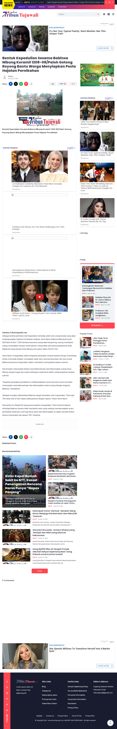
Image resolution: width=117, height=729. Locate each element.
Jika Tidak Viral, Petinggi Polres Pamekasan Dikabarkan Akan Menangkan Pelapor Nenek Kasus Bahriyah (103, 340)
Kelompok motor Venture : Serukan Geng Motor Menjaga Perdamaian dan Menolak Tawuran (55, 513)
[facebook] (11, 84)
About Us (22, 7)
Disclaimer (51, 7)
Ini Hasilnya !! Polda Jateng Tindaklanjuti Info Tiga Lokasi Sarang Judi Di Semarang (102, 367)
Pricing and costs (49, 699)
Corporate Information (77, 699)
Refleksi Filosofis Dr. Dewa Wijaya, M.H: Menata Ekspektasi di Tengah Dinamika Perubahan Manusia (103, 299)
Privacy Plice (62, 7)
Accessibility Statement (77, 691)
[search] (98, 14)
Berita (98, 2)
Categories (46, 691)
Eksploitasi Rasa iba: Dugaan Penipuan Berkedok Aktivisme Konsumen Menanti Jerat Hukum (61, 475)
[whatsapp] (21, 84)
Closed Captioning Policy (78, 687)
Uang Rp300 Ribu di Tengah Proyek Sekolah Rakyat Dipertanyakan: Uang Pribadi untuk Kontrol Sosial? (52, 552)
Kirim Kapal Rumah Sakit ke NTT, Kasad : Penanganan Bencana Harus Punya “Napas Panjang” (23, 484)
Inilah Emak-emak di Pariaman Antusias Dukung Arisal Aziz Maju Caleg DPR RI (102, 393)
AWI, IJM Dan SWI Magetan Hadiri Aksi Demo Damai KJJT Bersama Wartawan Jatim (102, 380)
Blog (44, 687)
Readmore (96, 325)
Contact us (50, 716)
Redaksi (39, 716)
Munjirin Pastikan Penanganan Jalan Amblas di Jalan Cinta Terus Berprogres (62, 502)
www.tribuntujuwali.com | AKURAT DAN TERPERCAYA (65, 720)
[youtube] (7, 699)
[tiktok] (7, 704)
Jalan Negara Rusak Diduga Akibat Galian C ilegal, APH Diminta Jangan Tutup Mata (60, 2)
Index (39, 571)
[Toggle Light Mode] (104, 14)
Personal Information (76, 695)
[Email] (26, 84)
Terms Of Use (77, 716)
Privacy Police (63, 716)
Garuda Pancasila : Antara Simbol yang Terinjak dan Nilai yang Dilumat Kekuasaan (54, 532)
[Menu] (108, 14)
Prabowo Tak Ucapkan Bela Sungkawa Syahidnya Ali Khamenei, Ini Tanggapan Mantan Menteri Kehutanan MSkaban (102, 313)
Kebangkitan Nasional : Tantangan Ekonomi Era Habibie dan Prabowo (97, 288)
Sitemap (41, 7)
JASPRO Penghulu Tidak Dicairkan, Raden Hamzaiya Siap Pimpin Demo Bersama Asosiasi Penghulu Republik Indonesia (103, 353)
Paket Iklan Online (49, 703)
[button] (61, 93)
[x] (16, 84)
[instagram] (7, 693)
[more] (31, 84)
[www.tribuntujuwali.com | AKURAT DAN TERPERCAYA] (20, 14)
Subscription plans (49, 695)
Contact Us (32, 7)
